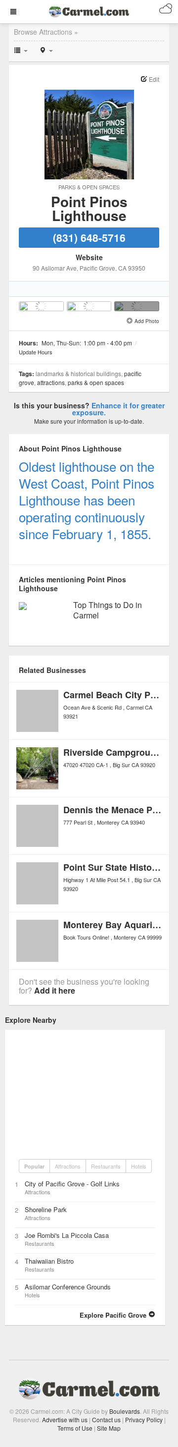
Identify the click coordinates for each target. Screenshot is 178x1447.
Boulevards (124, 1411)
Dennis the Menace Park (114, 809)
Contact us (106, 1419)
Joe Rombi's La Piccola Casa (67, 1235)
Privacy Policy (144, 1419)
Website (89, 257)
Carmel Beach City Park (113, 694)
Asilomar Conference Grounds (68, 1286)
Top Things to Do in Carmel (107, 610)
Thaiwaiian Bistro (49, 1261)
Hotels (138, 1166)
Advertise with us (65, 1419)
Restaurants (106, 1166)
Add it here (54, 990)
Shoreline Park (46, 1209)
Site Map (109, 1428)
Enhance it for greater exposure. (118, 408)
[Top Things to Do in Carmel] (23, 605)
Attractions (51, 382)
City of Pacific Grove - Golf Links (72, 1183)
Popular (34, 1166)
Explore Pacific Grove (114, 1315)
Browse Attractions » (46, 32)
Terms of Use (74, 1428)
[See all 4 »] (136, 306)
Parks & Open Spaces (89, 187)
